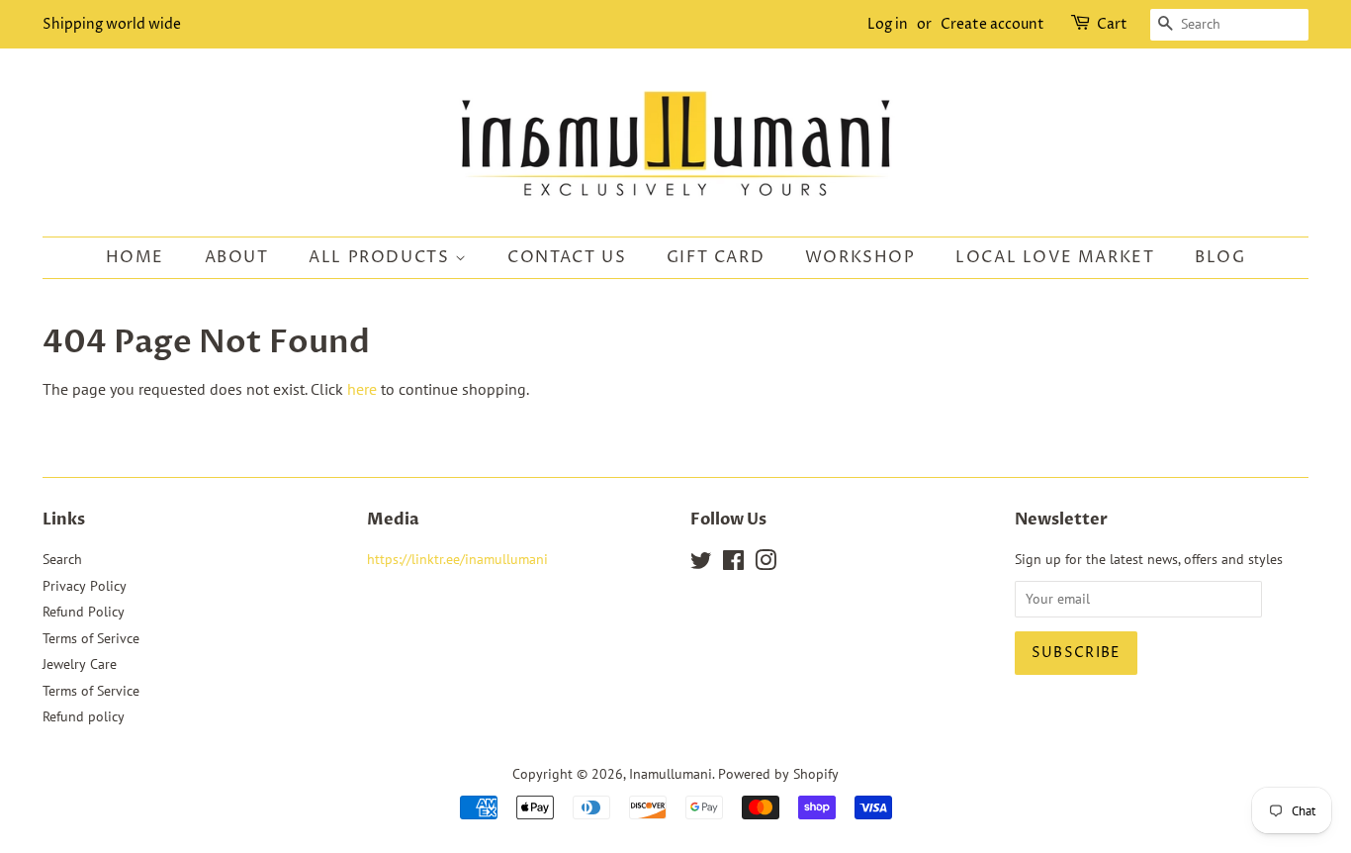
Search (62, 559)
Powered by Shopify (778, 774)
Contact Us (566, 257)
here (362, 389)
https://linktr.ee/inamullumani (457, 559)
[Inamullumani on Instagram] (765, 564)
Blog (1220, 257)
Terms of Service (91, 691)
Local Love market (1054, 257)
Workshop (860, 257)
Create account (992, 24)
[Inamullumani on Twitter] (701, 564)
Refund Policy (84, 611)
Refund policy (84, 716)
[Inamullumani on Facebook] (733, 564)
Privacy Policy (85, 586)
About (237, 257)
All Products (382, 257)
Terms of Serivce (91, 638)
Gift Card (716, 257)
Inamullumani (670, 774)
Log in (887, 24)
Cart (1112, 24)
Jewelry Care (80, 664)
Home (135, 257)
